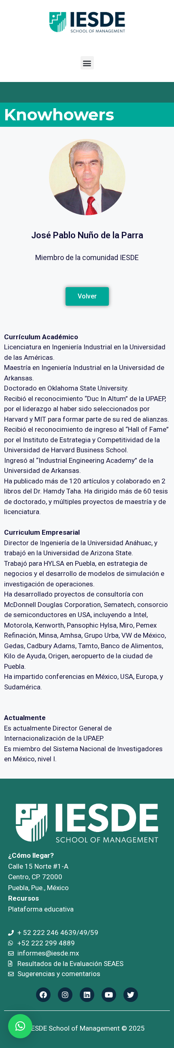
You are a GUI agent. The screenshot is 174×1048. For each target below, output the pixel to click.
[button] (87, 62)
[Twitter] (130, 994)
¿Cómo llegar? (31, 855)
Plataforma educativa (41, 909)
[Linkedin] (87, 994)
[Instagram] (65, 994)
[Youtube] (109, 994)
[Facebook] (43, 994)
